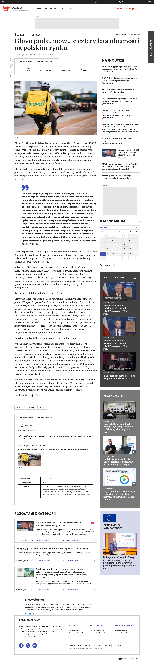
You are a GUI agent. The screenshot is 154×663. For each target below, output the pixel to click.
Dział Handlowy (96, 626)
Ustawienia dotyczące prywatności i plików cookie (86, 648)
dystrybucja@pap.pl (97, 630)
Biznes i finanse (134, 35)
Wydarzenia (52, 8)
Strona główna (120, 35)
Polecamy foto (113, 395)
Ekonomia (30, 407)
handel (42, 407)
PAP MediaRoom (73, 540)
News (40, 8)
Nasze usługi (127, 8)
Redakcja (73, 626)
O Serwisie (72, 645)
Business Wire (73, 561)
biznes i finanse (108, 303)
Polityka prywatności (84, 645)
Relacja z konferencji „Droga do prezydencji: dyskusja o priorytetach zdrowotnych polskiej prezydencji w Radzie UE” (119, 563)
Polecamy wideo (113, 277)
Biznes (19, 407)
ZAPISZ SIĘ (29, 614)
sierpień (103, 227)
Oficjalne (66, 8)
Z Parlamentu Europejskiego (112, 526)
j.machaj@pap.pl (121, 630)
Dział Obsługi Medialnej (124, 626)
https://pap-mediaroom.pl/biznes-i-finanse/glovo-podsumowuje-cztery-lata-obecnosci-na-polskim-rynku (57, 437)
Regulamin (97, 645)
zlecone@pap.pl (74, 630)
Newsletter (151, 45)
